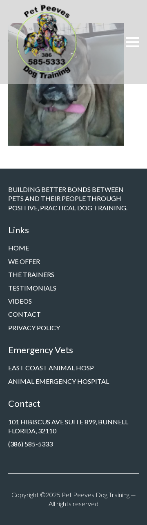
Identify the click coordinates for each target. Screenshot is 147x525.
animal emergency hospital (58, 381)
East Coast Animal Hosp (51, 368)
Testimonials (32, 288)
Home (18, 248)
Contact (24, 314)
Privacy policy (34, 327)
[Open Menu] (132, 42)
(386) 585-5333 (30, 444)
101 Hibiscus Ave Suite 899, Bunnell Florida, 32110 (68, 426)
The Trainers (31, 274)
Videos (20, 301)
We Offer (24, 261)
